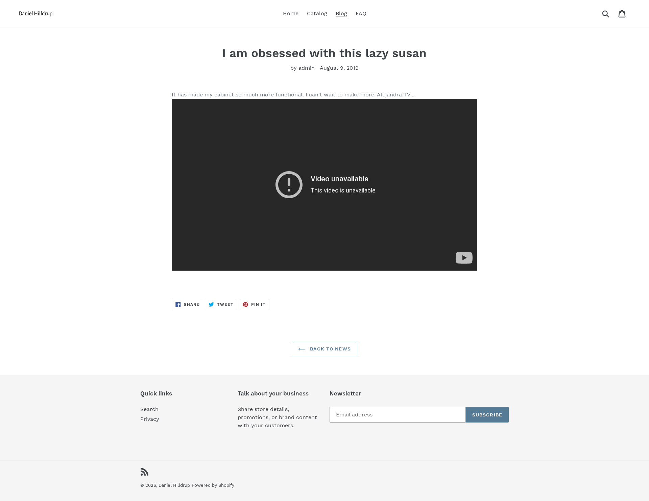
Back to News (329, 348)
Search (149, 409)
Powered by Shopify (213, 485)
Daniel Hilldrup (174, 485)
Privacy (149, 419)
